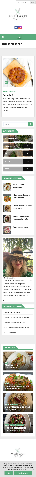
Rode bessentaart (20, 227)
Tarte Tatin (8, 95)
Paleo (7, 404)
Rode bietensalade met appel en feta (16, 328)
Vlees (7, 383)
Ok (9, 473)
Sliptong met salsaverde (11, 312)
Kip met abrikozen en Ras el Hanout (16, 317)
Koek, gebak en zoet (9, 91)
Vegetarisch (13, 404)
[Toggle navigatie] (19, 36)
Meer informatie (23, 473)
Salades (12, 425)
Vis (6, 362)
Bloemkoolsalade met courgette (14, 322)
